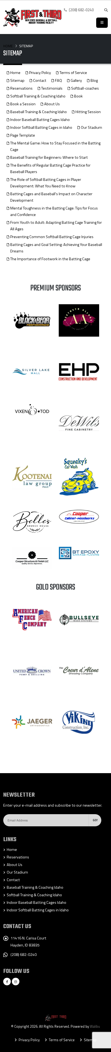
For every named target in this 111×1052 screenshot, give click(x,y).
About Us (52, 104)
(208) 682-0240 (24, 955)
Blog (94, 80)
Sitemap (17, 80)
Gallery (76, 80)
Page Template (22, 135)
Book (78, 96)
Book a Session (23, 104)
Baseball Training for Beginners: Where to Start (49, 157)
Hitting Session (88, 112)
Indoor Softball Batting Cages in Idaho (41, 127)
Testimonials (52, 88)
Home (8, 46)
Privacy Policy (40, 73)
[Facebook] (7, 981)
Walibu (95, 1026)
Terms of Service (73, 73)
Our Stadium (91, 127)
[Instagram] (15, 981)
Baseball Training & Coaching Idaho (38, 112)
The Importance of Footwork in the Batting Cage (50, 259)
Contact (39, 80)
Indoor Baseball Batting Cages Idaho (40, 120)
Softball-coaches (85, 88)
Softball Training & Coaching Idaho (37, 96)
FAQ (58, 80)
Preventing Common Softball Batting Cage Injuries (51, 237)
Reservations (21, 88)
